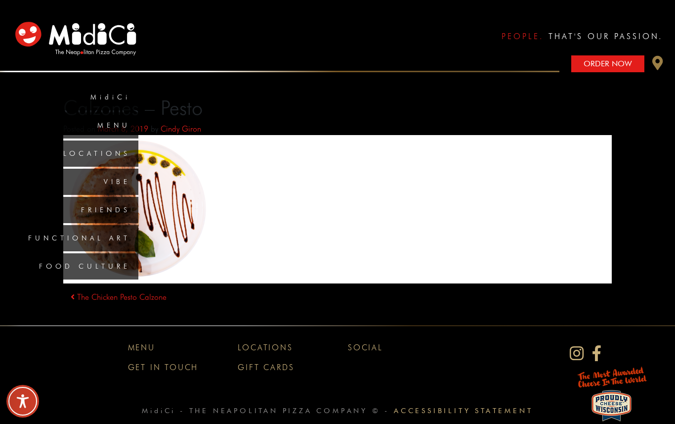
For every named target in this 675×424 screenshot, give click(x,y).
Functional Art (79, 238)
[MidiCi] (78, 32)
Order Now (608, 63)
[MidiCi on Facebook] (596, 353)
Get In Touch (163, 367)
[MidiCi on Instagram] (577, 353)
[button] (657, 65)
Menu (113, 125)
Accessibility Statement (463, 410)
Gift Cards (266, 367)
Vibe (117, 182)
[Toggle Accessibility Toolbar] (22, 401)
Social (365, 347)
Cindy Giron (181, 129)
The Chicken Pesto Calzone (121, 297)
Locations (96, 153)
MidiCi (110, 97)
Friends (105, 210)
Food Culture (84, 266)
